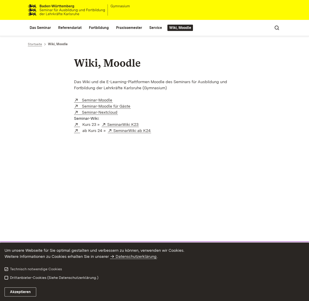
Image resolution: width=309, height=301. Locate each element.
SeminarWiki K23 (123, 124)
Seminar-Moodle (96, 100)
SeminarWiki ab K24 (132, 130)
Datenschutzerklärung (136, 256)
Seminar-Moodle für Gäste (105, 106)
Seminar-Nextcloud (99, 112)
